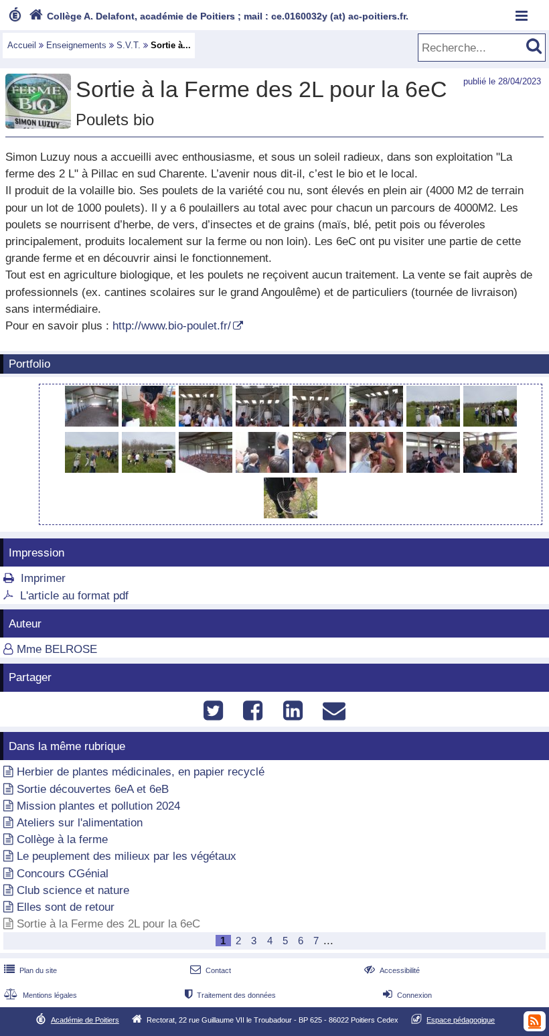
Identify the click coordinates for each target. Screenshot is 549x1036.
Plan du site (30, 970)
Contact (210, 970)
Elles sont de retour (65, 907)
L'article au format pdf (74, 595)
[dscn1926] (434, 469)
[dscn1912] (434, 423)
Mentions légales (40, 995)
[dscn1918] (264, 469)
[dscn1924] (321, 469)
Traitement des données (230, 995)
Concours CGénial (62, 873)
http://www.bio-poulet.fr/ (171, 325)
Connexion (407, 995)
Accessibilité (392, 970)
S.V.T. (128, 45)
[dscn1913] (490, 423)
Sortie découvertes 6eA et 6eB (93, 789)
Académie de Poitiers (85, 1020)
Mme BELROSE (57, 649)
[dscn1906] (150, 423)
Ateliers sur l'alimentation (80, 822)
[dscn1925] (377, 469)
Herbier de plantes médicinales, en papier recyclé (140, 771)
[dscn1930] (290, 514)
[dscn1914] (93, 469)
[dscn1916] (207, 469)
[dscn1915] (150, 469)
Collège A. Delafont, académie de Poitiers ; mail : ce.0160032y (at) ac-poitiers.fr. (218, 16)
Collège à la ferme (62, 839)
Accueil (21, 45)
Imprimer (43, 578)
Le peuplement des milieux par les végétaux (126, 856)
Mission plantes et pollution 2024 (98, 806)
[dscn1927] (490, 469)
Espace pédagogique (460, 1020)
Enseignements (76, 45)
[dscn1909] (321, 423)
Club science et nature (73, 890)
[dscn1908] (264, 423)
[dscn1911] (377, 423)
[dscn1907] (207, 423)
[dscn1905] (93, 423)
